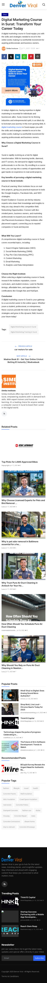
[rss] (5, 884)
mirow (22, 699)
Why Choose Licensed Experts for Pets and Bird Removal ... (23, 501)
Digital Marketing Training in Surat (24, 332)
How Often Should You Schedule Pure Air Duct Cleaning (22, 625)
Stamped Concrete (10, 810)
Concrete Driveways (27, 827)
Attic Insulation (9, 799)
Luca (3, 507)
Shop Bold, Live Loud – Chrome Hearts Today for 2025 (31, 707)
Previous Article (25, 346)
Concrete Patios (22, 805)
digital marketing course (12, 127)
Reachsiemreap (25, 929)
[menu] (3, 4)
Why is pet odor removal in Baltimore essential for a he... (20, 543)
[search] (43, 4)
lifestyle (16, 788)
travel (26, 788)
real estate (7, 805)
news (33, 816)
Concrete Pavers (9, 794)
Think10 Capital (27, 718)
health (35, 788)
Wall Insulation (26, 794)
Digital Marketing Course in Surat (23, 327)
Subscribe (39, 958)
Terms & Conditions (10, 976)
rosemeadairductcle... (9, 630)
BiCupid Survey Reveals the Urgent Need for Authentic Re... (32, 767)
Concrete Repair (20, 816)
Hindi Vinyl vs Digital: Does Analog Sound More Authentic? (32, 693)
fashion (6, 788)
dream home (30, 821)
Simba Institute (9, 390)
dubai (38, 810)
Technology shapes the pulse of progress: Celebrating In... (22, 733)
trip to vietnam (9, 827)
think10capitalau (26, 721)
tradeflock (7, 737)
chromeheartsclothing (28, 712)
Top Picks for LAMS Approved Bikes (20, 462)
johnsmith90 (24, 920)
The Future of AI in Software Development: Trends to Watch (32, 744)
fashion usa (26, 810)
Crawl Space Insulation (28, 799)
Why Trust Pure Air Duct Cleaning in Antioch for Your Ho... (20, 584)
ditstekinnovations (26, 750)
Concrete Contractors (11, 821)
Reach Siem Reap (28, 926)
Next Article (22, 356)
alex (21, 773)
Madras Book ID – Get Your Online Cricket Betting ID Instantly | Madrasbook (23, 360)
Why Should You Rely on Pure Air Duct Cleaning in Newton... (21, 666)
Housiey (6, 816)
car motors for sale (23, 349)
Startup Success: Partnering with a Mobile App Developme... (32, 914)
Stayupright (6, 465)
